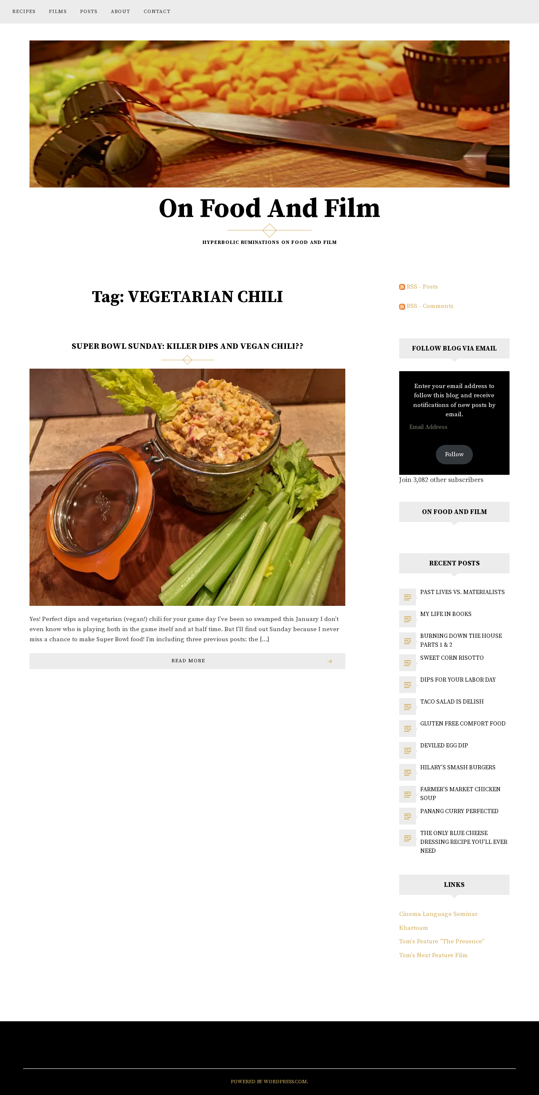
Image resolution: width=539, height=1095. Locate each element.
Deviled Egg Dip (444, 746)
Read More (188, 661)
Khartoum (413, 928)
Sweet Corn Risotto (452, 658)
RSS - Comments (429, 306)
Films (58, 11)
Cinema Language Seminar (438, 914)
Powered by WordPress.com (269, 1082)
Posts (88, 11)
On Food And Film (269, 209)
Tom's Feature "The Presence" (442, 941)
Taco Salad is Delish (452, 702)
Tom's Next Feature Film (433, 955)
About (120, 11)
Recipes (23, 11)
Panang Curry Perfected (459, 811)
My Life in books (446, 614)
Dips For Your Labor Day (458, 680)
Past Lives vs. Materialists (462, 592)
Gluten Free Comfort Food (463, 724)
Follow (454, 454)
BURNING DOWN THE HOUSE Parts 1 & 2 (461, 640)
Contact (157, 11)
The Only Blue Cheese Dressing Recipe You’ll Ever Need (463, 842)
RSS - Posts (421, 287)
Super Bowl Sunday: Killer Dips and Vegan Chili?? (188, 346)
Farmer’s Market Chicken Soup (460, 794)
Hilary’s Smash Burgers (458, 767)
